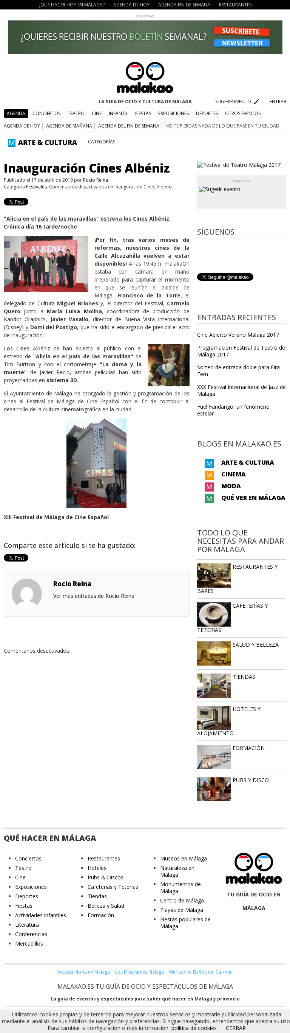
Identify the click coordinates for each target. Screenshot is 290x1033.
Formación (101, 915)
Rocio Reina (95, 180)
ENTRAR (278, 101)
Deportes (26, 896)
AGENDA (16, 113)
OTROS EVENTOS (243, 113)
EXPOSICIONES (173, 113)
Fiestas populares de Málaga (185, 923)
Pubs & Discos (105, 877)
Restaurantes (104, 858)
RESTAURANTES (235, 5)
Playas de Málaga (181, 909)
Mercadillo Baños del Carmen (201, 972)
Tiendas (97, 896)
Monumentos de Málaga (180, 888)
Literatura (27, 924)
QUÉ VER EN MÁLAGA (253, 497)
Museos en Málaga (183, 858)
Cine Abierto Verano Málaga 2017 (238, 334)
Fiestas (23, 905)
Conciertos (28, 858)
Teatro (23, 867)
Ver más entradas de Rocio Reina (93, 595)
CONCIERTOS (46, 113)
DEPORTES (207, 113)
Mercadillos (29, 943)
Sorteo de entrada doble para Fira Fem (238, 371)
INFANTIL (118, 113)
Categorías (101, 141)
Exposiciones (31, 886)
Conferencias (31, 934)
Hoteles (97, 867)
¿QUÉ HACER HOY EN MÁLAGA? (72, 5)
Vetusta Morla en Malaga (83, 972)
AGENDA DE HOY (131, 5)
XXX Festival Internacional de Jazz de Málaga (241, 390)
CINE (97, 113)
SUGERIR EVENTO (234, 101)
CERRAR (236, 1027)
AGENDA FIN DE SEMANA (184, 5)
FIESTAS (143, 113)
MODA (231, 486)
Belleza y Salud (106, 905)
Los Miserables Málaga (139, 972)
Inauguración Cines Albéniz (87, 168)
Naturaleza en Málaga (177, 871)
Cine (20, 877)
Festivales (36, 187)
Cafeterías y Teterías (113, 886)
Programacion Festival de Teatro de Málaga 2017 (241, 351)
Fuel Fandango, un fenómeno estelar (233, 410)
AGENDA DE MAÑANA (69, 126)
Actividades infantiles (40, 915)
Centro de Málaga (182, 900)
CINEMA (233, 474)
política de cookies (194, 1027)
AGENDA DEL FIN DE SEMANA (128, 126)
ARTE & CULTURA (247, 462)
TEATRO (76, 113)
